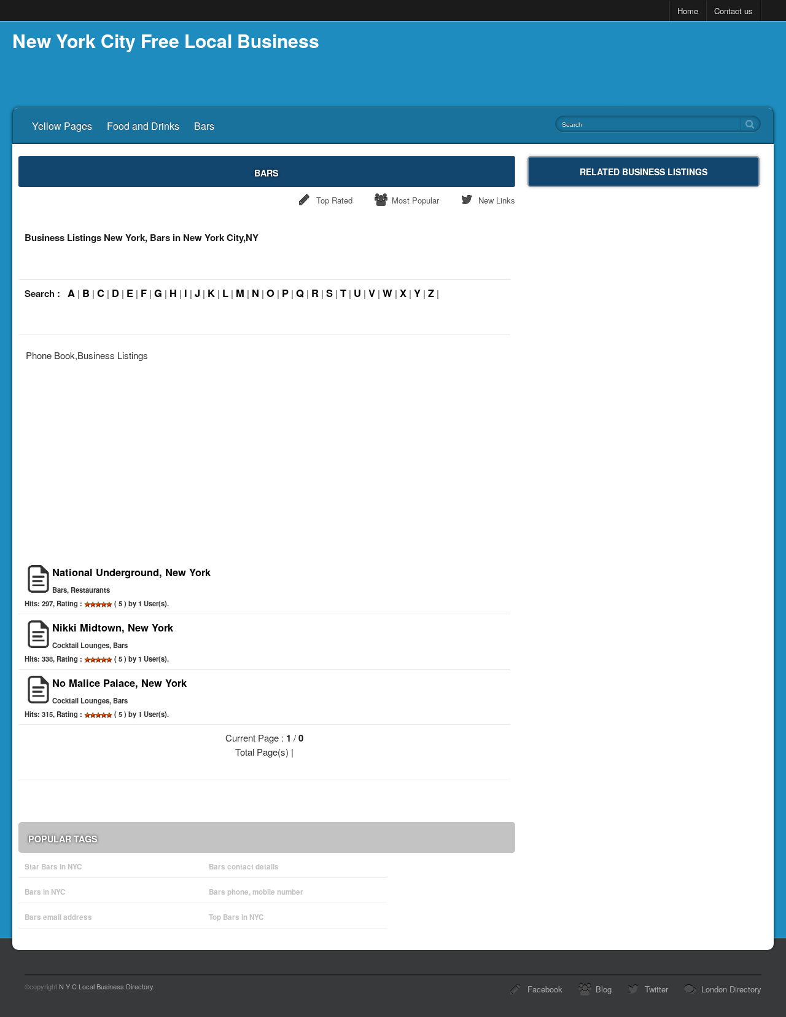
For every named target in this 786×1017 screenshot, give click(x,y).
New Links (496, 200)
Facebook (544, 989)
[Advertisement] (266, 459)
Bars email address (58, 917)
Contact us (733, 11)
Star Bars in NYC (53, 866)
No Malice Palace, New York (119, 682)
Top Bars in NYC (236, 917)
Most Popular (415, 200)
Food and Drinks (143, 126)
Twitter (656, 989)
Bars (204, 126)
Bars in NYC (45, 892)
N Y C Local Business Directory (106, 986)
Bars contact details (244, 866)
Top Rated (334, 200)
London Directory (731, 989)
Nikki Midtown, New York (112, 627)
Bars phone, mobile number (256, 892)
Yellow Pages (62, 126)
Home (687, 11)
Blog (604, 989)
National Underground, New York (131, 571)
